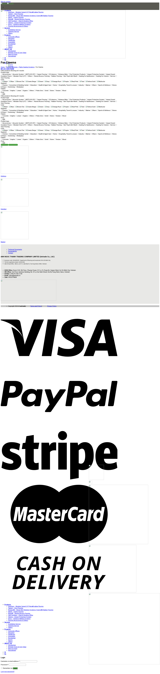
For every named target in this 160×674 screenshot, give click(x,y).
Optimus (3, 176)
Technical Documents (15, 249)
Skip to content (5, 2)
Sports (10, 640)
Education (11, 633)
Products (7, 605)
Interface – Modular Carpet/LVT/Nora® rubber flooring (25, 606)
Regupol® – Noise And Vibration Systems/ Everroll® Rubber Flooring (30, 610)
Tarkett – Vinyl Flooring (15, 608)
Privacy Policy (51, 306)
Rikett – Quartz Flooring (16, 612)
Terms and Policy (36, 306)
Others (10, 627)
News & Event (12, 649)
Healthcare (11, 634)
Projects (7, 629)
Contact (10, 253)
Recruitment (12, 650)
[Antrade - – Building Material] (7, 4)
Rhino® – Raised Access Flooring (19, 613)
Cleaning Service (13, 626)
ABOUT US (8, 643)
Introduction (12, 645)
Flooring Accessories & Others (18, 620)
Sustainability (12, 251)
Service (7, 622)
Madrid (3, 242)
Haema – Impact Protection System (19, 617)
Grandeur (3, 209)
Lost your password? (7, 672)
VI (12, 65)
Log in (15, 668)
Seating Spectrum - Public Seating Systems (20, 67)
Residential (11, 638)
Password (4, 665)
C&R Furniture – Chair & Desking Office (20, 615)
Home (3, 67)
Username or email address (10, 661)
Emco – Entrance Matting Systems (19, 619)
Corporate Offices (14, 631)
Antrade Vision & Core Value (17, 647)
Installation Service (14, 624)
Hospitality (11, 636)
